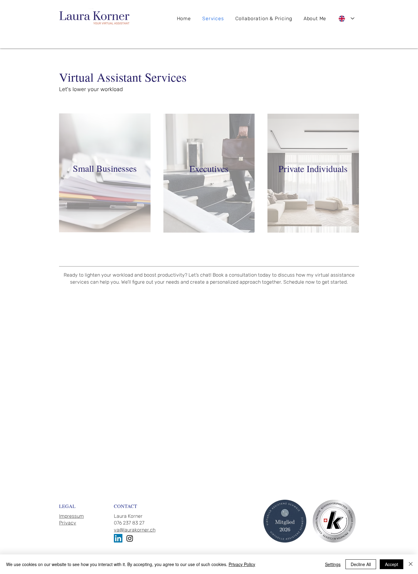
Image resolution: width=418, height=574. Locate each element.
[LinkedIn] (118, 538)
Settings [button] (333, 564)
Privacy (67, 523)
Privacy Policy (242, 564)
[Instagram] (129, 538)
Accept (391, 564)
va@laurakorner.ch (134, 530)
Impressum (71, 516)
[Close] (410, 564)
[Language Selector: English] (346, 18)
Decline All (361, 564)
